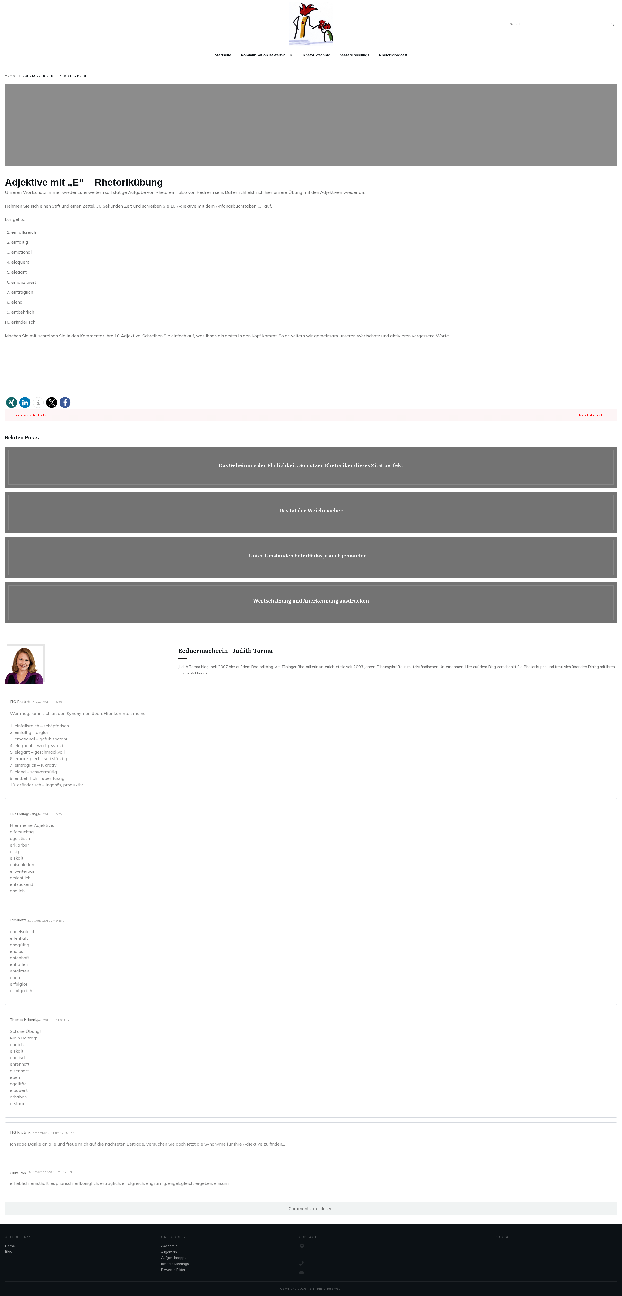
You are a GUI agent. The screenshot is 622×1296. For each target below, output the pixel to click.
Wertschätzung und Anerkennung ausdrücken (311, 602)
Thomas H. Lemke (24, 1019)
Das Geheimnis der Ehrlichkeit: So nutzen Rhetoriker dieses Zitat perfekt (311, 467)
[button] (11, 402)
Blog (8, 1251)
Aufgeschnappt (173, 1257)
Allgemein (169, 1252)
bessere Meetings (175, 1264)
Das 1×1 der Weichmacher (311, 512)
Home (10, 1246)
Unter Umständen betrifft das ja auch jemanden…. (311, 557)
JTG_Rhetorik (20, 701)
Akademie (169, 1246)
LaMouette (18, 920)
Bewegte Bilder (173, 1269)
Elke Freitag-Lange (24, 814)
